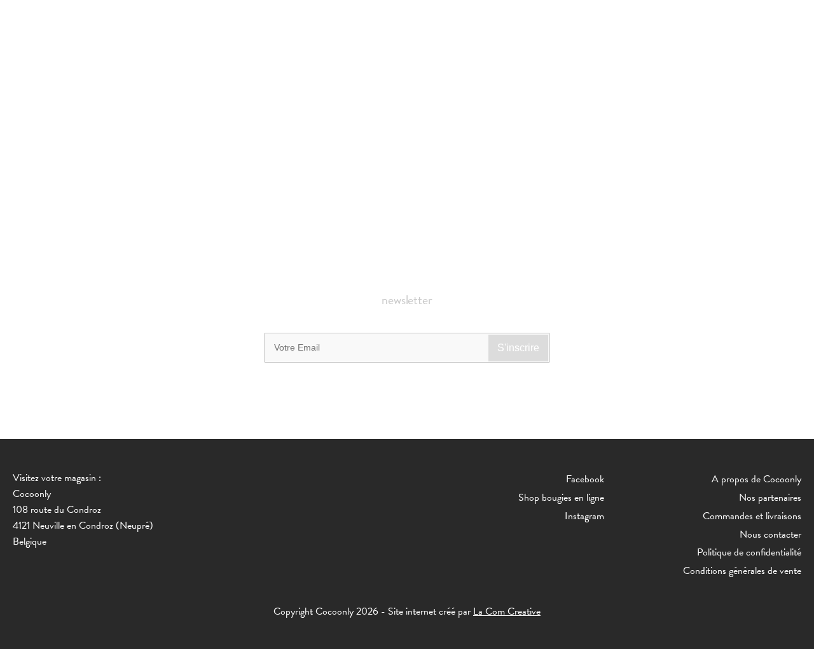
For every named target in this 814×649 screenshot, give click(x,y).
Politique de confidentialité (749, 552)
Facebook (585, 479)
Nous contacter (770, 534)
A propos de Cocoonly (756, 479)
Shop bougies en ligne (561, 497)
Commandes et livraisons (752, 516)
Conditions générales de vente (742, 570)
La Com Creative (507, 611)
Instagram (584, 516)
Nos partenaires (770, 497)
